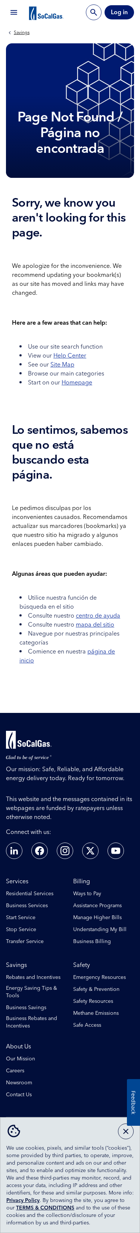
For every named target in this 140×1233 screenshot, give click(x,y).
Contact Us (19, 1094)
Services (17, 881)
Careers (15, 1071)
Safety (81, 965)
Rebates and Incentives (33, 977)
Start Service (20, 917)
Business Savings (26, 1007)
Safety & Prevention (96, 989)
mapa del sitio (95, 624)
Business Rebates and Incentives (31, 1022)
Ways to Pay (87, 893)
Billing (81, 881)
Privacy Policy (23, 1200)
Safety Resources (93, 1001)
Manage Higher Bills (97, 917)
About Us (18, 1046)
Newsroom (19, 1083)
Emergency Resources (99, 977)
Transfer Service (25, 941)
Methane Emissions (96, 1013)
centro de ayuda (98, 616)
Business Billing (92, 941)
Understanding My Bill (100, 929)
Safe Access (87, 1025)
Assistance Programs (97, 905)
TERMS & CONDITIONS (45, 1207)
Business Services (27, 905)
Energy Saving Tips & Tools (31, 992)
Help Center (69, 355)
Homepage (77, 382)
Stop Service (21, 929)
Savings (21, 33)
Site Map (62, 364)
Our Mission (20, 1059)
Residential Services (29, 893)
